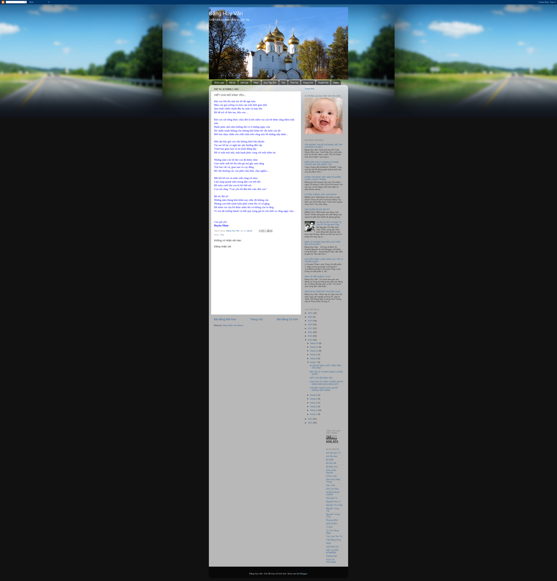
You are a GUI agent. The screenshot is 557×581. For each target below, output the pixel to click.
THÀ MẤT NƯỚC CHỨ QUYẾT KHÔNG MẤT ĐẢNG (324, 389)
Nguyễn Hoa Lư (333, 501)
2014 (310, 340)
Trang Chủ (308, 82)
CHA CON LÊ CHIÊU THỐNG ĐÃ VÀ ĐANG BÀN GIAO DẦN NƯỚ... (326, 383)
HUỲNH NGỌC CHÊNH (333, 493)
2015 (310, 336)
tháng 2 (314, 410)
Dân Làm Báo (332, 489)
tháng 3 (314, 406)
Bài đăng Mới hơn (225, 319)
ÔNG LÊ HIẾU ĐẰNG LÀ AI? (318, 277)
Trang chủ (256, 319)
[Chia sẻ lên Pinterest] (271, 230)
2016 (310, 332)
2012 (310, 423)
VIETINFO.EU (332, 547)
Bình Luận (219, 82)
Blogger (303, 574)
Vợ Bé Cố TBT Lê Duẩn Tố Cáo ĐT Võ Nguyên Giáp (329, 223)
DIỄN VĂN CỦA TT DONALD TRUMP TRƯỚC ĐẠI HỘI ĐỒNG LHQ (322, 163)
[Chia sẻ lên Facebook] (268, 230)
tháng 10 (314, 351)
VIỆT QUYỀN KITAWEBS (332, 551)
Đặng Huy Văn (226, 13)
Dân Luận (330, 485)
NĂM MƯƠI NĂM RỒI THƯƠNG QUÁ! (322, 291)
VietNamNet (331, 556)
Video (336, 82)
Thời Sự (294, 82)
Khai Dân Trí (332, 498)
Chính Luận (331, 476)
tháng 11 (314, 347)
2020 (310, 317)
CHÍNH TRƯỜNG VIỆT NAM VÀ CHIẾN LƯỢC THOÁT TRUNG (323, 178)
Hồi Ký (232, 82)
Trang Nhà (309, 89)
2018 (310, 324)
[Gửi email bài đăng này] (260, 230)
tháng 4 (314, 403)
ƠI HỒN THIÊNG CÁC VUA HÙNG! (321, 194)
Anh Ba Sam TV (333, 453)
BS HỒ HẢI (331, 463)
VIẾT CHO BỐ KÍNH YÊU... (322, 378)
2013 (310, 419)
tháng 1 (314, 414)
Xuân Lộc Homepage (331, 561)
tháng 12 (314, 343)
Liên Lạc (244, 82)
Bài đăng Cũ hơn (287, 319)
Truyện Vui (323, 82)
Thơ (283, 82)
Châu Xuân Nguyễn (331, 471)
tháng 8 (314, 358)
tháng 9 (314, 354)
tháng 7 (314, 362)
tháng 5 (314, 399)
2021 (310, 313)
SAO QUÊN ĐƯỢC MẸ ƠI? (317, 209)
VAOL (328, 543)
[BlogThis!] (263, 230)
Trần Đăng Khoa (333, 540)
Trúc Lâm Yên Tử (334, 536)
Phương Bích (332, 520)
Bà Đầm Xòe (332, 467)
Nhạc (256, 82)
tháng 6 (314, 395)
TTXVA (329, 527)
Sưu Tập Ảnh (270, 82)
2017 (310, 328)
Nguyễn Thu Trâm (334, 505)
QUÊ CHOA (331, 524)
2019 (310, 321)
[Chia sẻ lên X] (265, 230)
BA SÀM (329, 460)
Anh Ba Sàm (332, 456)
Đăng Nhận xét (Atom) (233, 325)
